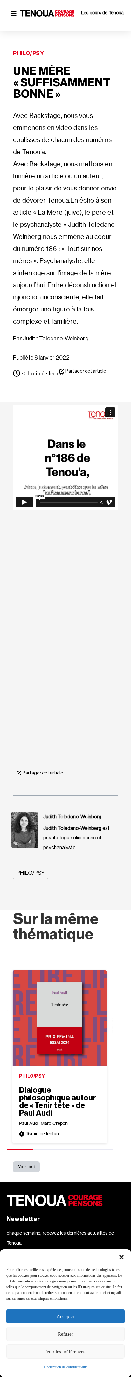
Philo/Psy (28, 53)
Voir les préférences (65, 1351)
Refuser (65, 1334)
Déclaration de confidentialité (65, 1367)
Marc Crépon (54, 1123)
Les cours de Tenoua (102, 12)
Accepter (65, 1316)
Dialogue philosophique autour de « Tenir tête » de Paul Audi (57, 1101)
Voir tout (26, 1166)
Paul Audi (28, 1123)
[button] (121, 1257)
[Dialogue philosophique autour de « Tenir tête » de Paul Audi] (60, 1018)
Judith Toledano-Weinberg (56, 338)
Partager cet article (86, 371)
